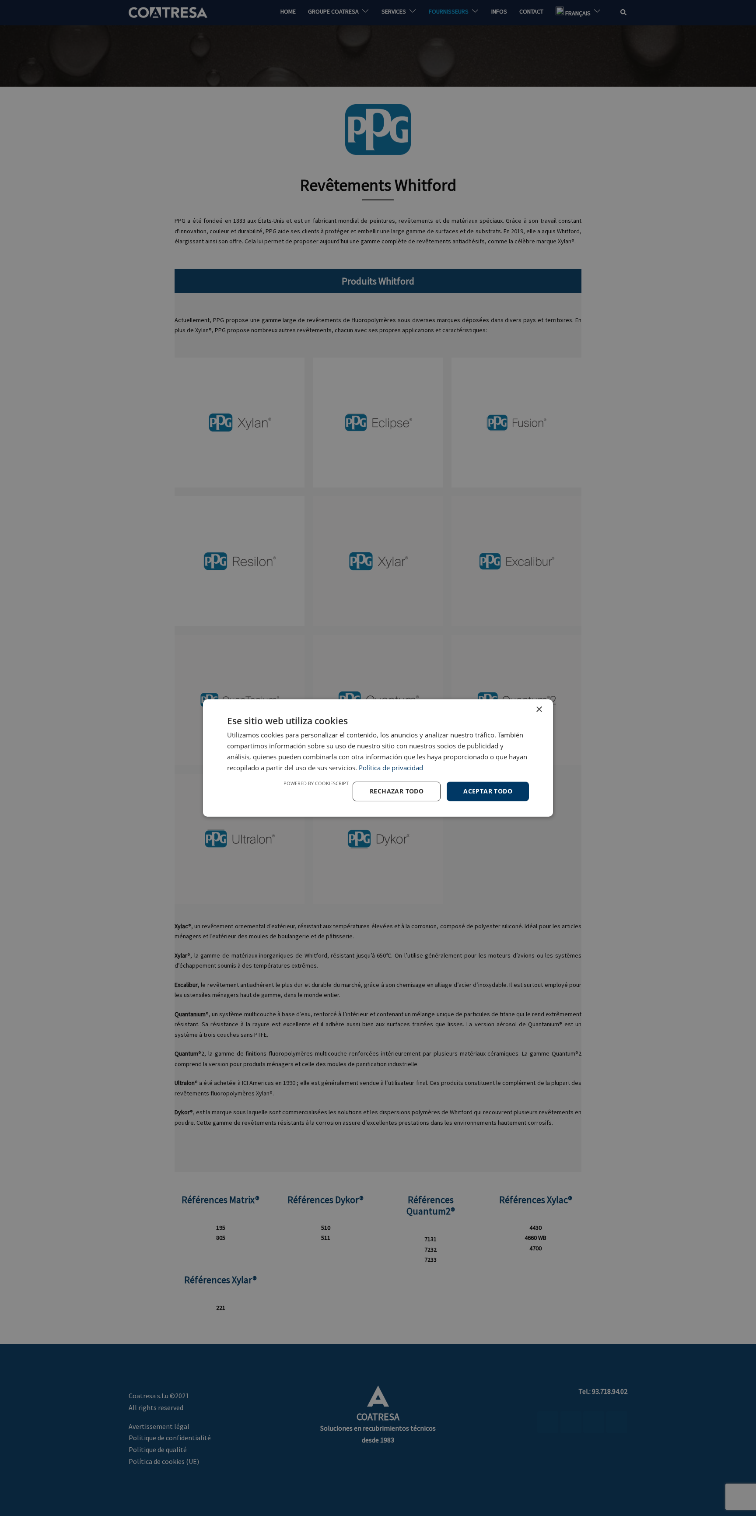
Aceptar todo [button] (487, 791)
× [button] (539, 709)
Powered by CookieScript (316, 783)
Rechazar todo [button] (397, 791)
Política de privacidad (391, 767)
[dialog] (378, 758)
